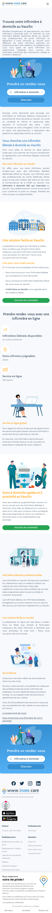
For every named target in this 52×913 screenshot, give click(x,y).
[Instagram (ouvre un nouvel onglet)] (30, 783)
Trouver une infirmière (11, 831)
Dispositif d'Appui (9, 866)
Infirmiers (32, 831)
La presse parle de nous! (14, 713)
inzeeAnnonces (34, 853)
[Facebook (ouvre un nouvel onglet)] (13, 783)
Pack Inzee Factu (35, 849)
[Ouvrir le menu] (47, 3)
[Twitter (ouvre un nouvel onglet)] (22, 783)
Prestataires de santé (11, 870)
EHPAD (5, 862)
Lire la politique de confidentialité (13, 902)
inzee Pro (32, 842)
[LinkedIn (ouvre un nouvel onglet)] (38, 783)
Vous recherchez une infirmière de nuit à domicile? (22, 719)
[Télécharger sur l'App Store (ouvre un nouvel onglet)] (26, 813)
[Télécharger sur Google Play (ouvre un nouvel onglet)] (26, 818)
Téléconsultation (35, 846)
